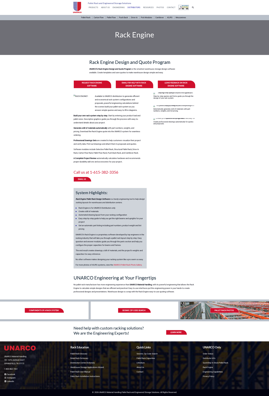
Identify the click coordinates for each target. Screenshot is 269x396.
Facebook (11, 374)
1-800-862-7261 (11, 369)
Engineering (119, 7)
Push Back (123, 17)
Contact (171, 7)
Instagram (11, 378)
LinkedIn (10, 381)
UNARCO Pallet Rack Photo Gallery (127, 265)
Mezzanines (181, 17)
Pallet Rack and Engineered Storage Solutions (109, 3)
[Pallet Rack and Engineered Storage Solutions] (77, 7)
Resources (148, 7)
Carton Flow (99, 17)
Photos (160, 7)
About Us (105, 7)
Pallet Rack (85, 17)
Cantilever (159, 17)
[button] (193, 7)
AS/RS (169, 17)
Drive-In (134, 17)
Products (93, 7)
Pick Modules (146, 17)
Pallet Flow (111, 17)
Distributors (134, 7)
